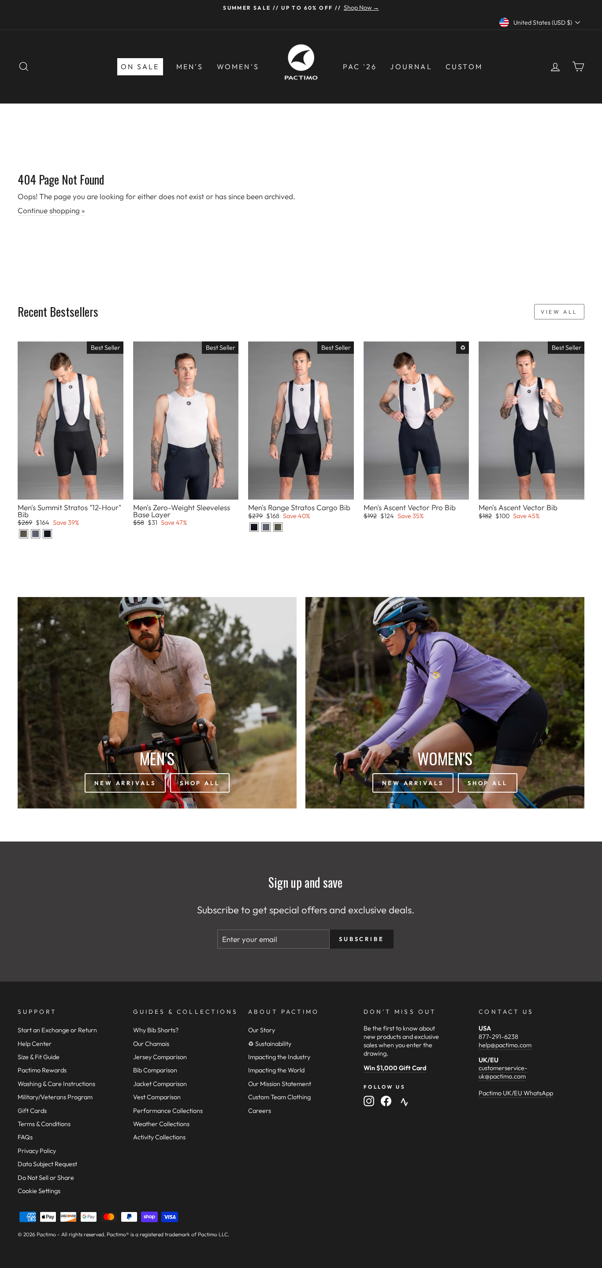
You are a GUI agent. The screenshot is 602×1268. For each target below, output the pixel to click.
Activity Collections (159, 1137)
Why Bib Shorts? (155, 1030)
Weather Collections (161, 1124)
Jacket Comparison (160, 1084)
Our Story (261, 1030)
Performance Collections (168, 1111)
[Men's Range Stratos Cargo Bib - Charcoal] (266, 527)
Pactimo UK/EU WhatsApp (516, 1093)
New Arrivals (125, 782)
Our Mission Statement (279, 1084)
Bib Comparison (155, 1070)
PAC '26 (360, 66)
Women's (238, 66)
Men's (190, 66)
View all (559, 311)
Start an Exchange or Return (57, 1030)
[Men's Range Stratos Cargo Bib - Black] (254, 527)
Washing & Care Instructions (56, 1084)
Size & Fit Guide (38, 1057)
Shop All (200, 782)
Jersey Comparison (160, 1057)
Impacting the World (276, 1070)
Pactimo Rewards (42, 1070)
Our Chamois (151, 1044)
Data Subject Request (47, 1164)
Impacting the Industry (279, 1057)
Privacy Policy (37, 1151)
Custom (464, 66)
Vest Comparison (157, 1097)
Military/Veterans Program (55, 1097)
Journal (411, 66)
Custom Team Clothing (279, 1097)
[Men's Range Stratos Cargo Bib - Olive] (278, 527)
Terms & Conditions (44, 1124)
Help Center (35, 1044)
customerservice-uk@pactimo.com (503, 1072)
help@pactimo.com (505, 1045)
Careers (259, 1111)
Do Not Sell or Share (46, 1178)
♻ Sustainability (269, 1044)
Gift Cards (32, 1111)
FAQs (25, 1137)
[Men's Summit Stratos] (23, 534)
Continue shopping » (51, 210)
